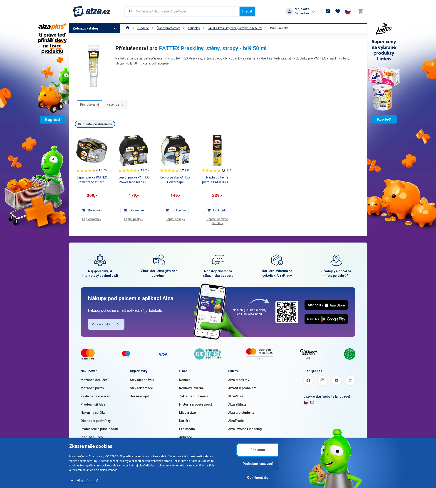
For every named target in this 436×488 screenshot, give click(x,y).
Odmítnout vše (257, 477)
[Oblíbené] (337, 11)
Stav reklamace (141, 388)
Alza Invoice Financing (245, 429)
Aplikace (185, 437)
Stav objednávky (142, 380)
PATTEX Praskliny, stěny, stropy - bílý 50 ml (235, 28)
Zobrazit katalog (85, 28)
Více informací (87, 481)
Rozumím (257, 450)
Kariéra (184, 421)
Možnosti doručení (95, 380)
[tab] (89, 104)
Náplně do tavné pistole (217, 221)
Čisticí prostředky (168, 28)
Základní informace (193, 396)
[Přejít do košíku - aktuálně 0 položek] (360, 11)
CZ (312, 402)
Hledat (247, 11)
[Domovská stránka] (127, 28)
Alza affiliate (237, 404)
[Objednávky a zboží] (327, 11)
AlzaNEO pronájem (242, 388)
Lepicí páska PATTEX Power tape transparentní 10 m (175, 180)
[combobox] (182, 11)
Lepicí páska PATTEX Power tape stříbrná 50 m (92, 180)
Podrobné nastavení (258, 464)
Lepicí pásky (91, 219)
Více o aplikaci (102, 324)
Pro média (187, 429)
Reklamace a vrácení (96, 396)
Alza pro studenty (241, 412)
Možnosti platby (92, 388)
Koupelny (194, 28)
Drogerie (143, 28)
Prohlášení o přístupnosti (99, 429)
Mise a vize (187, 412)
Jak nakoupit (139, 396)
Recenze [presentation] (115, 104)
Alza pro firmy (238, 380)
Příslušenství (279, 28)
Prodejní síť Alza (93, 404)
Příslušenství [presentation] (89, 104)
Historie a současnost (195, 404)
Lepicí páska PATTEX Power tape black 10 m (134, 180)
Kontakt (184, 380)
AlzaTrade (236, 421)
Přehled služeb (92, 437)
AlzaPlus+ (235, 396)
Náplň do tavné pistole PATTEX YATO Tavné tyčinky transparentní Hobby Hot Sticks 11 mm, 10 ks (217, 180)
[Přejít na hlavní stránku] (91, 11)
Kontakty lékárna (191, 388)
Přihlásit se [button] (302, 13)
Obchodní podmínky (96, 421)
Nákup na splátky (93, 412)
